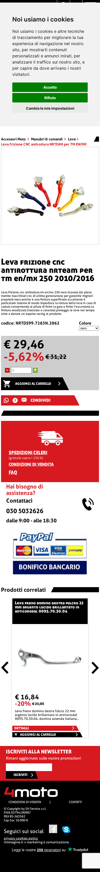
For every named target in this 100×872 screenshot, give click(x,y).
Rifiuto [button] (50, 98)
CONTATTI (75, 802)
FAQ (13, 472)
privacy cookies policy (21, 838)
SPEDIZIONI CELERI (28, 452)
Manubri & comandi (47, 139)
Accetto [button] (50, 87)
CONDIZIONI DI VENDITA (31, 464)
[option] (50, 196)
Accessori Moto (13, 139)
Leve (72, 139)
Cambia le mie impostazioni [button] (50, 108)
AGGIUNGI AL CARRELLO (33, 384)
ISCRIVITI (20, 775)
